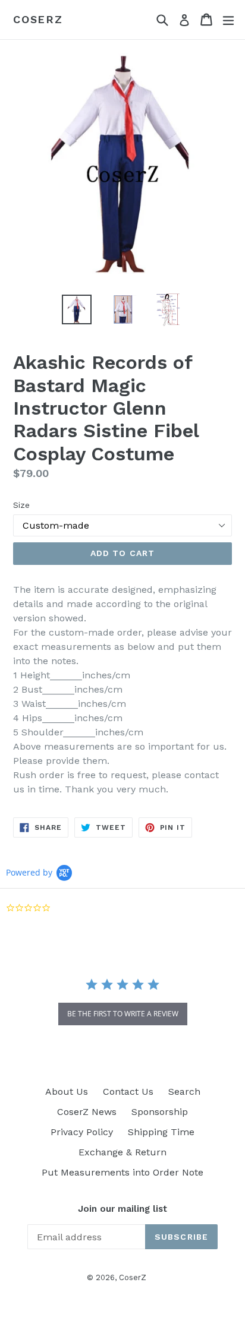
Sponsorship (159, 1111)
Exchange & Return (122, 1152)
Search (184, 1091)
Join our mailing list (122, 1208)
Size (21, 505)
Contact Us (128, 1091)
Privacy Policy (82, 1132)
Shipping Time (161, 1132)
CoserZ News (87, 1111)
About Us (66, 1091)
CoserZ (38, 19)
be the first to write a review (122, 1014)
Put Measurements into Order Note (122, 1172)
